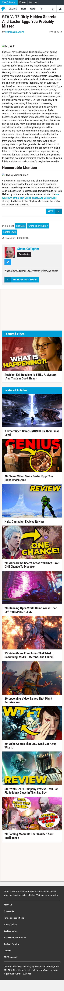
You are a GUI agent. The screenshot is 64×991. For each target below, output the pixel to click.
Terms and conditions (14, 918)
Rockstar (20, 225)
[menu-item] (13, 8)
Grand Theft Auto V (38, 225)
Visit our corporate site (47, 895)
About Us (8, 905)
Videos (22, 2)
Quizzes (33, 2)
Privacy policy (10, 924)
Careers (7, 950)
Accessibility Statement (15, 937)
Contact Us (9, 911)
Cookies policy (10, 931)
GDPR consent (10, 957)
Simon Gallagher (14, 32)
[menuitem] (9, 2)
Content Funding (11, 944)
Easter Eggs (9, 232)
